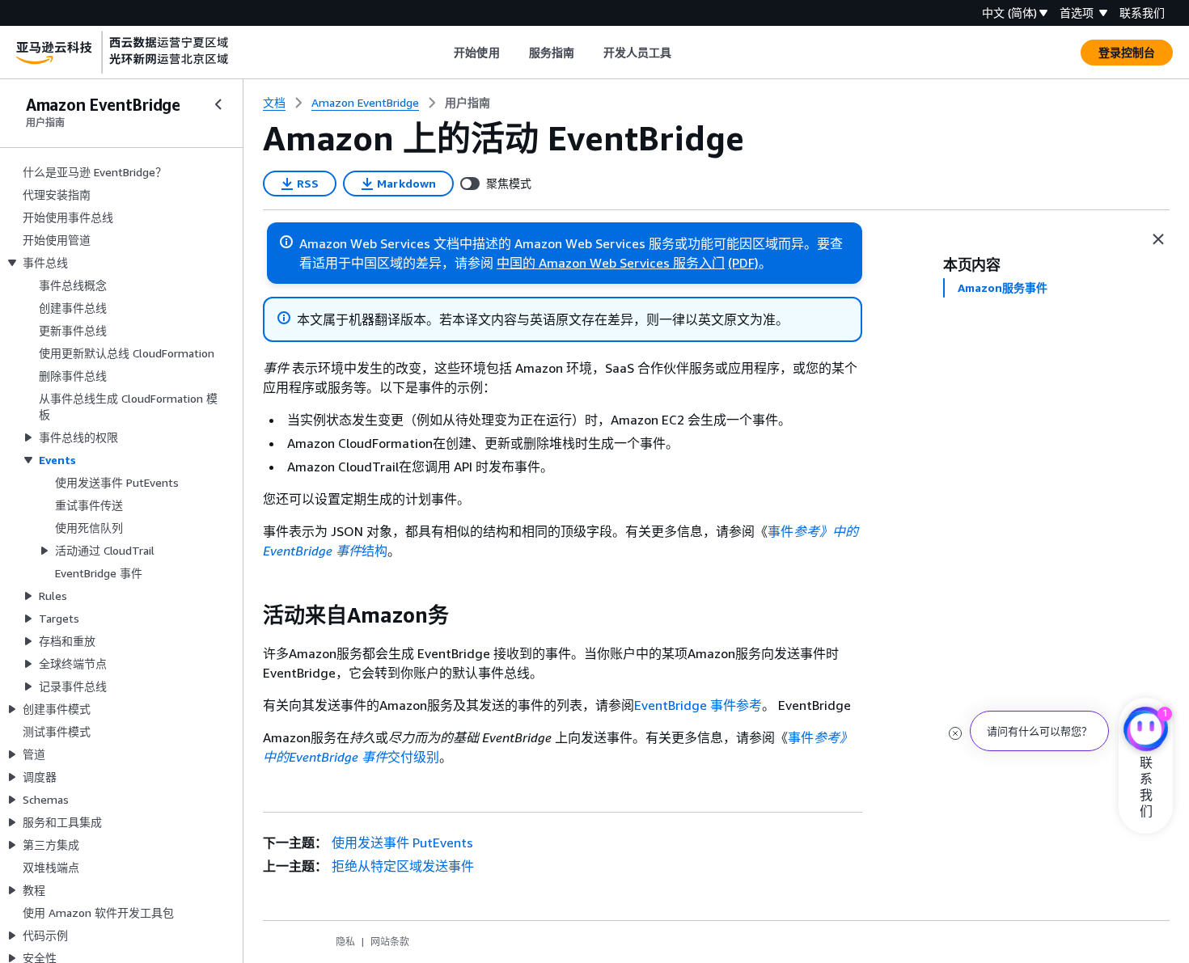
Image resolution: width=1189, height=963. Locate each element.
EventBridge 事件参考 (698, 705)
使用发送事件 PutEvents (402, 842)
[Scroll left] (442, 52)
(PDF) (743, 263)
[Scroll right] (684, 52)
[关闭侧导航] (218, 104)
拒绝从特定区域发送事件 (403, 866)
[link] (467, 103)
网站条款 (389, 942)
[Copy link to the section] (250, 615)
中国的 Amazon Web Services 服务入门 (611, 263)
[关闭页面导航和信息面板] (1158, 239)
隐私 (345, 942)
